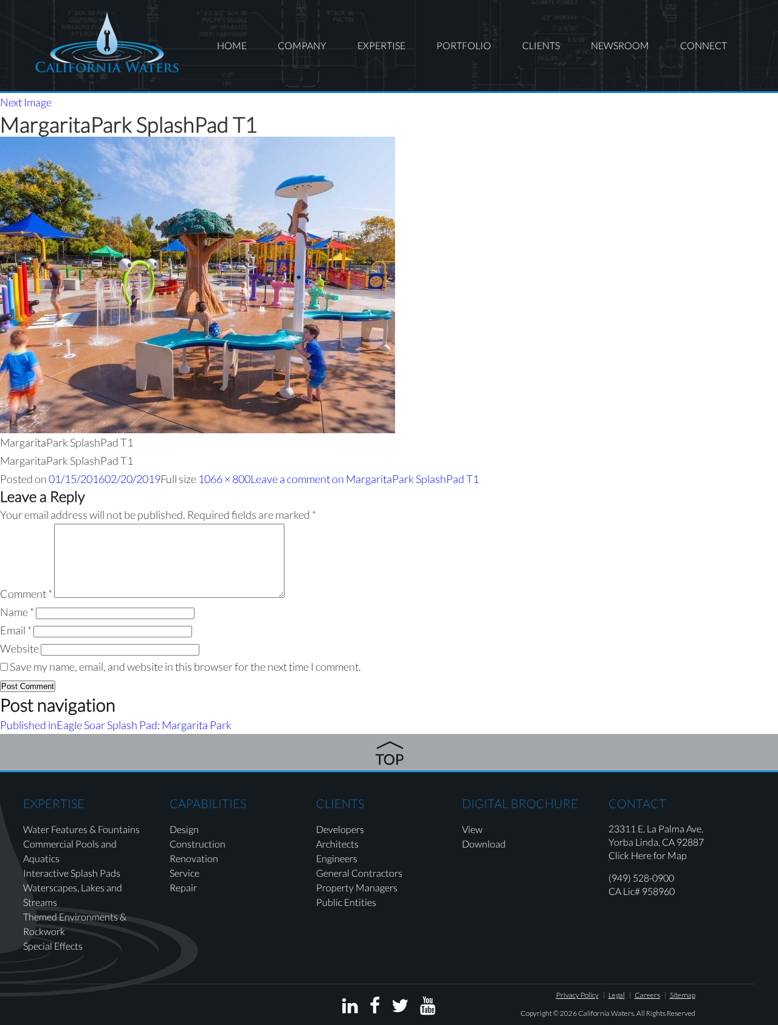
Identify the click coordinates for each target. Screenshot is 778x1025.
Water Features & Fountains (81, 829)
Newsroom (620, 45)
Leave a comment (364, 478)
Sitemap (682, 994)
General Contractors (359, 873)
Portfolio (463, 45)
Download (484, 843)
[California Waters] (107, 42)
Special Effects (53, 945)
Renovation (194, 858)
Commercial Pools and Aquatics (70, 851)
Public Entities (346, 902)
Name (17, 612)
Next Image (26, 102)
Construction (197, 843)
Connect (703, 45)
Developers (340, 829)
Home (232, 45)
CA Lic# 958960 (641, 891)
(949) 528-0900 (641, 877)
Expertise (381, 45)
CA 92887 (683, 842)
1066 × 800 (224, 478)
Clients (541, 45)
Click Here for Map (647, 855)
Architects (337, 843)
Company (302, 45)
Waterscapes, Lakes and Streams (72, 895)
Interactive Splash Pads (71, 873)
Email (16, 630)
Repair (183, 887)
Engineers (336, 858)
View (472, 829)
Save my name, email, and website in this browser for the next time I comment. (185, 666)
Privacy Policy (577, 994)
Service (184, 873)
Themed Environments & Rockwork (74, 924)
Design (184, 829)
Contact (637, 803)
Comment (26, 593)
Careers (647, 994)
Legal (616, 994)
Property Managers (357, 887)
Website (19, 648)
